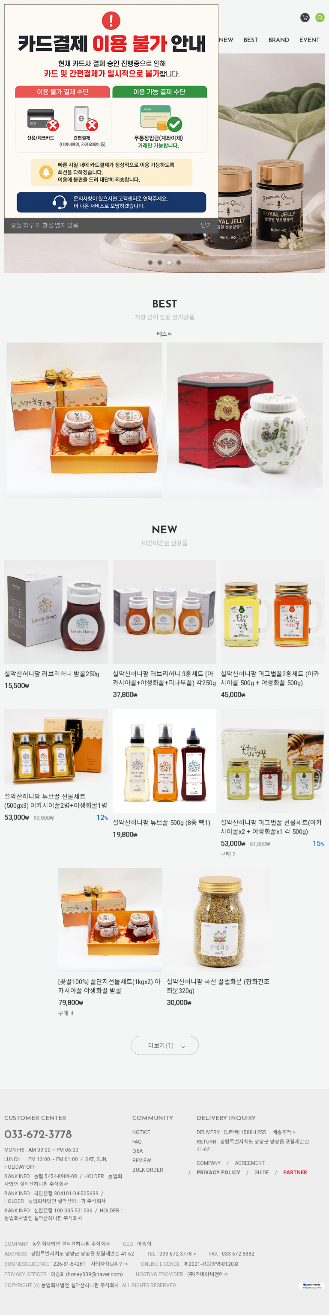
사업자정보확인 (107, 1264)
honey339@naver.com (94, 1274)
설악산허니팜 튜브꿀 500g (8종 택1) (161, 823)
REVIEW (141, 1161)
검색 (320, 18)
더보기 (159, 1045)
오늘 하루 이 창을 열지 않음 (44, 225)
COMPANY (209, 1163)
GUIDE (261, 1173)
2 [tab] (160, 262)
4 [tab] (178, 262)
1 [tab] (150, 262)
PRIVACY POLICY (218, 1173)
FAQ (137, 1142)
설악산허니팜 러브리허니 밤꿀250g (51, 674)
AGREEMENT (250, 1163)
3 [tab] (169, 262)
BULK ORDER (147, 1170)
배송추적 (281, 1132)
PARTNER (295, 1173)
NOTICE (141, 1132)
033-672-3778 (38, 1135)
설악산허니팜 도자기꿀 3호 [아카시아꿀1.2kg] (244, 414)
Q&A (137, 1151)
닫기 (206, 225)
